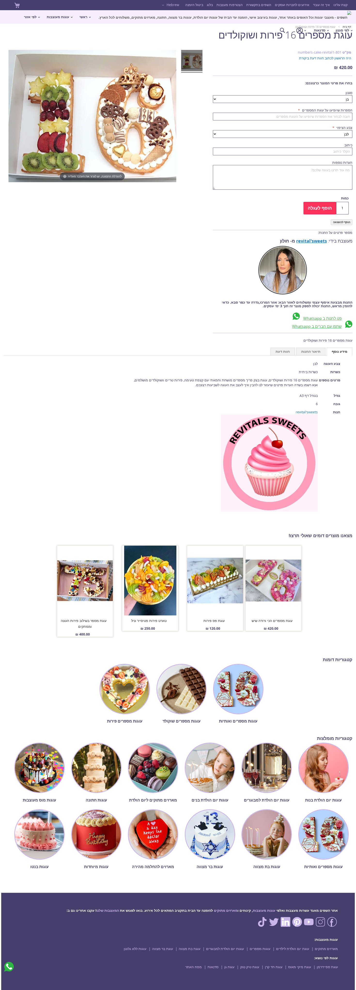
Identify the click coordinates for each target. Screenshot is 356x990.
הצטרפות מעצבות (230, 4)
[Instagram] (320, 925)
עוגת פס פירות (214, 620)
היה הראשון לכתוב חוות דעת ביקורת (325, 58)
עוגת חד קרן (273, 967)
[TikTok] (262, 925)
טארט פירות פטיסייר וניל (149, 620)
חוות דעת (283, 351)
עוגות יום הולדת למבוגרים (225, 948)
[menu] (178, 23)
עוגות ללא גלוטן (135, 948)
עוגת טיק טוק (249, 967)
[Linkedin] (285, 925)
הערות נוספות (342, 162)
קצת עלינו (340, 4)
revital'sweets (311, 241)
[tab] (339, 351)
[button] (169, 5)
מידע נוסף (339, 351)
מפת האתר (193, 967)
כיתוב (348, 145)
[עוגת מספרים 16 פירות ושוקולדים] (191, 61)
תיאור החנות (310, 351)
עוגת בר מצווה (162, 948)
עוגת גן (229, 967)
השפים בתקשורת (258, 4)
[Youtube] (309, 925)
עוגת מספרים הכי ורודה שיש (272, 620)
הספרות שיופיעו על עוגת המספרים (326, 110)
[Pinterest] (297, 925)
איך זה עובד (321, 4)
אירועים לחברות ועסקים (292, 4)
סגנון (349, 92)
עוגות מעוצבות (264, 910)
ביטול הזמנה (194, 4)
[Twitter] (274, 925)
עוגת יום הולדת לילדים (292, 948)
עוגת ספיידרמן (327, 967)
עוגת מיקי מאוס (299, 967)
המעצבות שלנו (107, 910)
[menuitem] (225, 17)
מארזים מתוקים (226, 910)
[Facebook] (332, 925)
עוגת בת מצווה (189, 948)
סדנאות (213, 967)
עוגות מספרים (260, 948)
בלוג (210, 4)
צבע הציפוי (343, 127)
